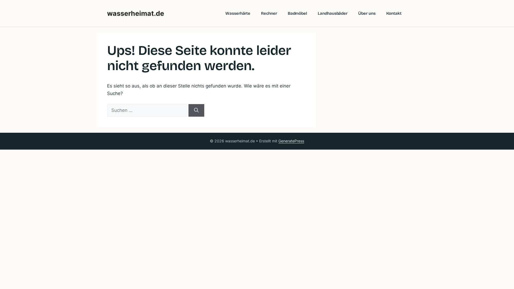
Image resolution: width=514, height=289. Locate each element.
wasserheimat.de (135, 13)
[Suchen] (196, 110)
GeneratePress (291, 141)
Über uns (366, 13)
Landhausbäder (332, 13)
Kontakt (394, 13)
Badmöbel (297, 13)
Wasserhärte (237, 13)
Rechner (269, 13)
